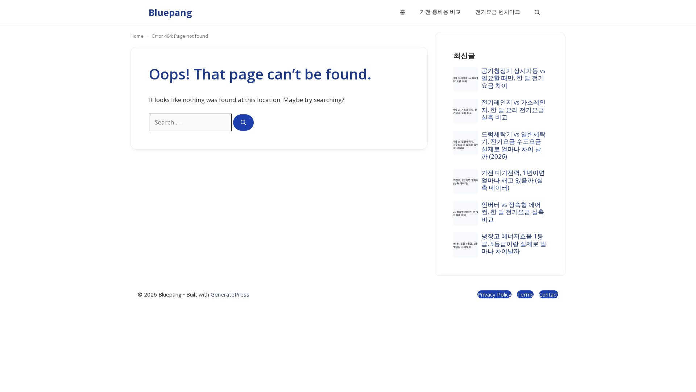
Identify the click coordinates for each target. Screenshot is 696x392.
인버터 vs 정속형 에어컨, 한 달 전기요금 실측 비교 (512, 212)
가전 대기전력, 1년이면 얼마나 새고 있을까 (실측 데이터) (513, 180)
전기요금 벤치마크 (497, 11)
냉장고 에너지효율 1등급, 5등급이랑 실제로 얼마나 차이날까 (513, 243)
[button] (537, 12)
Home (137, 36)
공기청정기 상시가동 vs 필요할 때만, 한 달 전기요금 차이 (513, 78)
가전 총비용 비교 (440, 11)
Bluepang (170, 12)
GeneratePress (230, 294)
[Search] (243, 122)
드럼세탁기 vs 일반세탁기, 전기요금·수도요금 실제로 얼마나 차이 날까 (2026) (513, 145)
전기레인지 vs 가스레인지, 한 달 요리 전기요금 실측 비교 (513, 109)
